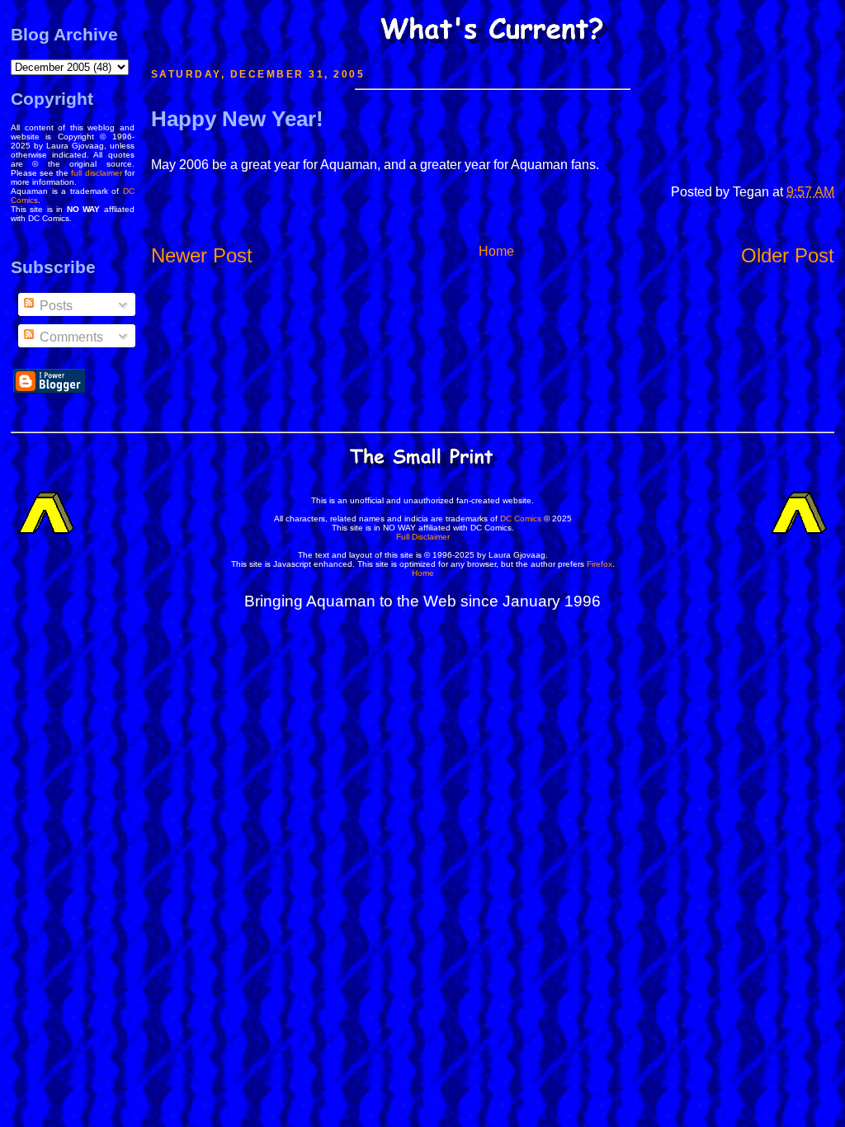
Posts (54, 306)
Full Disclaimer (423, 536)
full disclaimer (96, 172)
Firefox (599, 563)
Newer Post (202, 255)
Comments (69, 337)
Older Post (787, 255)
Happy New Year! (237, 118)
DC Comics (520, 518)
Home (496, 251)
